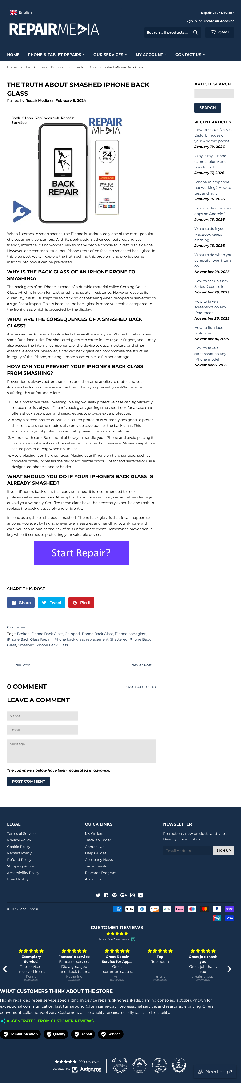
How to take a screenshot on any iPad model (210, 307)
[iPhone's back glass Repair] (81, 563)
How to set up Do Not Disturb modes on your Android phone (213, 135)
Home (13, 55)
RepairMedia (28, 909)
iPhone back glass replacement (80, 639)
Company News (99, 859)
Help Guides (95, 853)
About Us (93, 879)
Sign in (191, 21)
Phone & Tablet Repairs (55, 55)
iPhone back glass (130, 633)
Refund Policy (19, 859)
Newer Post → (143, 665)
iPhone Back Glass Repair (29, 639)
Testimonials (96, 866)
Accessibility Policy (23, 873)
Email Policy (17, 879)
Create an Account (219, 21)
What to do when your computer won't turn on (214, 260)
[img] (117, 933)
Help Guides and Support (45, 67)
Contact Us (188, 55)
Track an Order (98, 840)
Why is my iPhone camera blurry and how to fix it (210, 161)
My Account (150, 55)
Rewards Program (101, 873)
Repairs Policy (19, 853)
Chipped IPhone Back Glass (89, 633)
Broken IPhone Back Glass (40, 633)
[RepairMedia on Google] (123, 896)
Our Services (109, 55)
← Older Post (18, 665)
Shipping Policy (20, 866)
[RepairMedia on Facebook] (106, 896)
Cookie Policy (18, 846)
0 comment (17, 627)
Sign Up (224, 850)
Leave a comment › (139, 686)
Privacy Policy (19, 840)
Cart (223, 32)
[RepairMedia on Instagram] (132, 896)
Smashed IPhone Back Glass (43, 645)
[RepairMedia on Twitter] (98, 896)
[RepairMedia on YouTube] (140, 896)
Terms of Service (21, 833)
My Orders (94, 833)
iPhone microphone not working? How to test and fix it (212, 187)
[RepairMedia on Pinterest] (114, 896)
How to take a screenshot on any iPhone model (210, 354)
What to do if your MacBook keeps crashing (210, 234)
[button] (6, 969)
